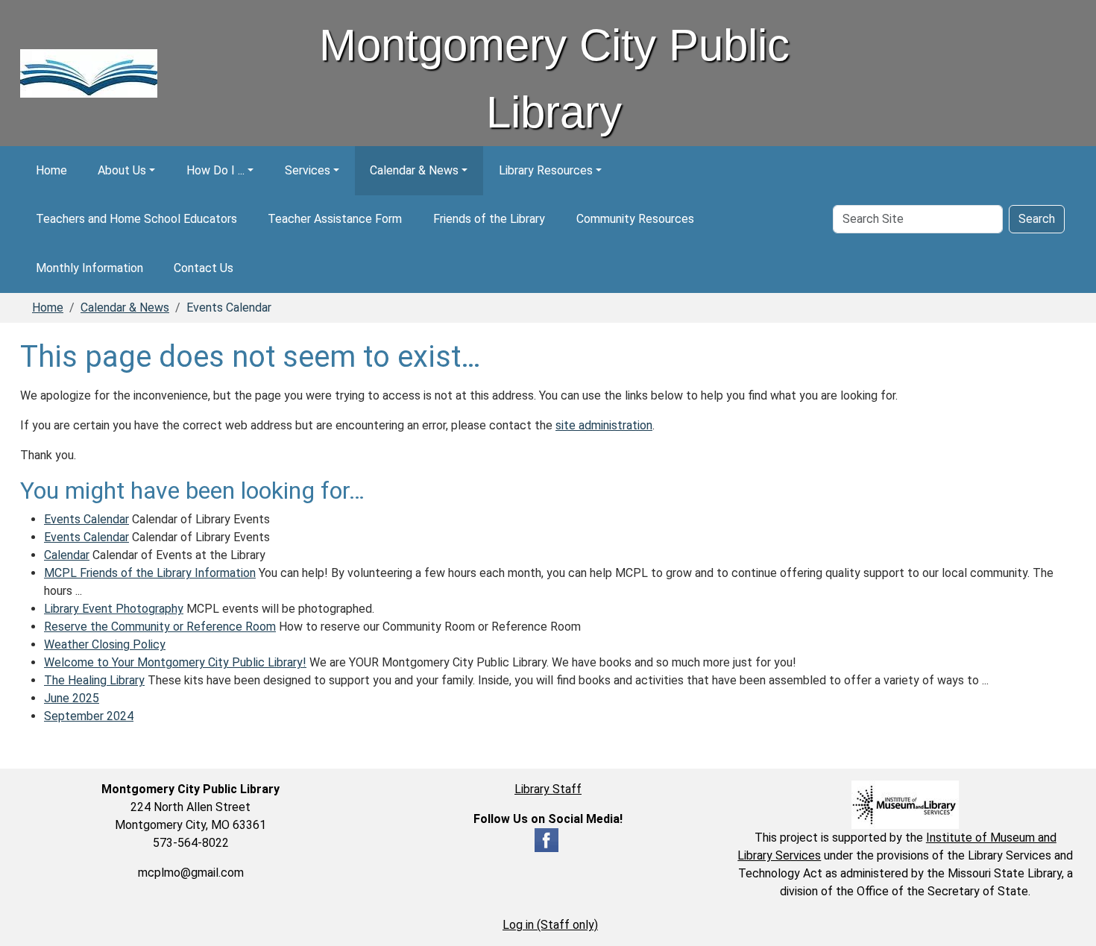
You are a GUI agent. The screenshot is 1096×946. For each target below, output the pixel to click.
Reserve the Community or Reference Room (160, 626)
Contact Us (203, 268)
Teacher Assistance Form (335, 219)
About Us (122, 170)
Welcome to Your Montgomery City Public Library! (175, 662)
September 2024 (88, 716)
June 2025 (71, 698)
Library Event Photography (113, 609)
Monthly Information (89, 268)
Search (1036, 219)
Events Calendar (86, 519)
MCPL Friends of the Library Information (150, 573)
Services (307, 170)
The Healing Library (94, 680)
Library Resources (546, 170)
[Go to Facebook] (546, 839)
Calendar (66, 555)
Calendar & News (414, 170)
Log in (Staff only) (550, 925)
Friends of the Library (489, 219)
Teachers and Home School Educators (136, 219)
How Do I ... (215, 170)
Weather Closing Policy (105, 644)
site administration (603, 425)
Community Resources (635, 219)
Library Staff (548, 789)
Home (51, 170)
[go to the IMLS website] (905, 805)
